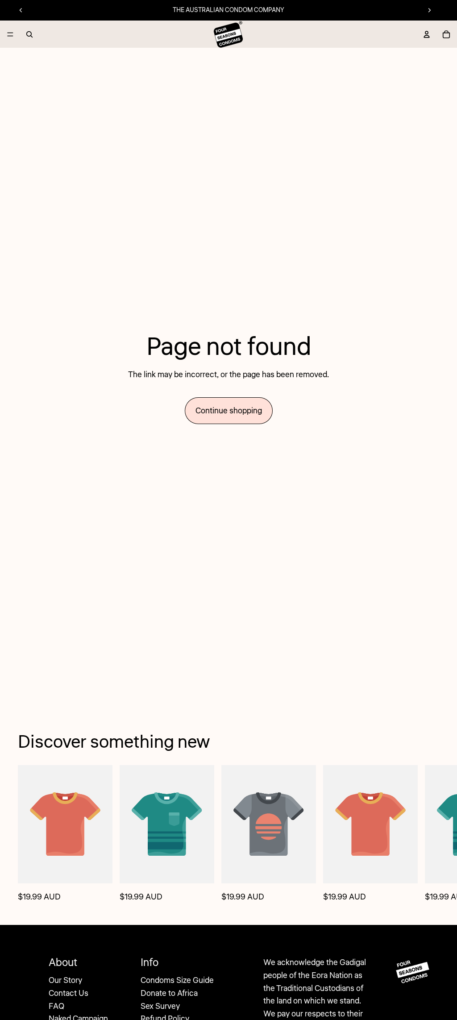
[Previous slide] (21, 10)
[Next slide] (429, 10)
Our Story (65, 980)
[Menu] (10, 34)
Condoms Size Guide (177, 980)
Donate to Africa (169, 993)
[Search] (29, 34)
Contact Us (68, 993)
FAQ (56, 1006)
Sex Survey (160, 1006)
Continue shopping (228, 410)
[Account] (426, 34)
